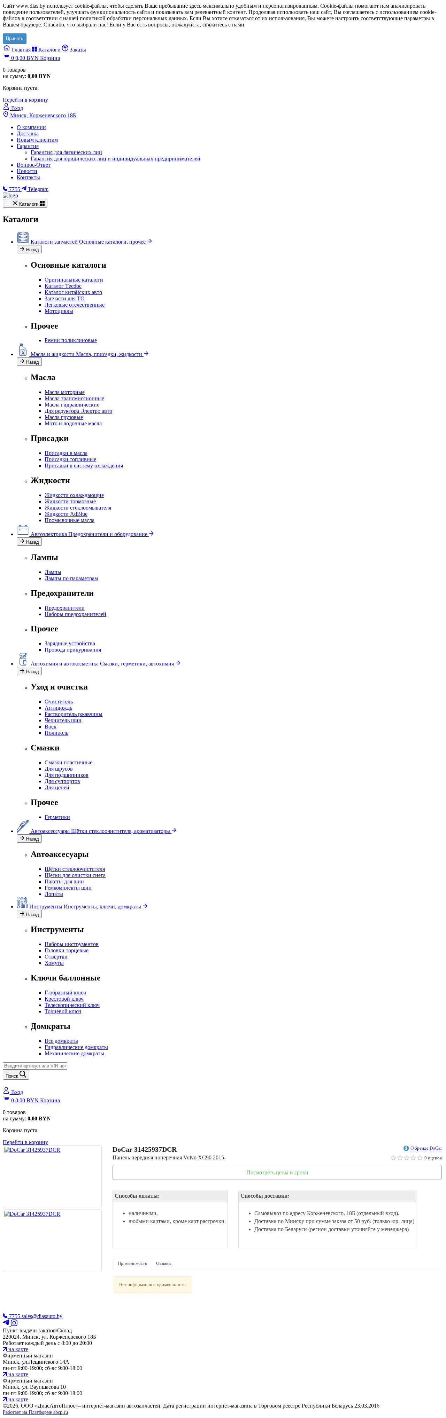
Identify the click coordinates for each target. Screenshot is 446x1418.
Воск (50, 727)
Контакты (28, 177)
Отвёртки (56, 957)
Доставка (28, 133)
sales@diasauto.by (42, 1316)
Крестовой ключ (64, 999)
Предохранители (65, 608)
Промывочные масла (69, 520)
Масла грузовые (64, 417)
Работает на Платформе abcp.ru (35, 1412)
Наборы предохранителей (75, 614)
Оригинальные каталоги (74, 280)
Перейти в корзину (25, 100)
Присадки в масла (66, 453)
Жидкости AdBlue (66, 514)
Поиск (13, 1076)
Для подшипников (67, 775)
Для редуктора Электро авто (78, 411)
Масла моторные (65, 392)
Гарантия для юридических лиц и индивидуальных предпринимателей (115, 159)
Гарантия (28, 146)
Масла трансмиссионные (74, 398)
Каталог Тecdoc (63, 286)
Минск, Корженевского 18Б (42, 115)
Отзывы (163, 1263)
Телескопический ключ (72, 1005)
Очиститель (59, 701)
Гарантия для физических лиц (66, 152)
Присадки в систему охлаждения (84, 465)
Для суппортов (62, 781)
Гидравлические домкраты (76, 1047)
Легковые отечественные (75, 305)
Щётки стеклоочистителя (75, 869)
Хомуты (54, 963)
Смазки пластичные (68, 762)
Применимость (132, 1263)
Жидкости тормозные (70, 501)
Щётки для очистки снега (75, 875)
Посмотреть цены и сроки (277, 1172)
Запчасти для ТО (65, 298)
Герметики (57, 817)
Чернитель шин (63, 720)
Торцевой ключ (63, 1011)
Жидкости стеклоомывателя (78, 508)
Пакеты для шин (64, 881)
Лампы (53, 572)
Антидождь (58, 708)
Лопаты (54, 894)
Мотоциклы (59, 311)
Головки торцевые (67, 950)
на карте (17, 1349)
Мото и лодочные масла (73, 423)
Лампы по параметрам (71, 578)
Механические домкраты (74, 1053)
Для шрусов (59, 769)
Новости (27, 171)
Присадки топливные (70, 459)
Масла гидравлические (72, 405)
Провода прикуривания (73, 650)
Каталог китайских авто (73, 292)
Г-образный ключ (65, 992)
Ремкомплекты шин (68, 888)
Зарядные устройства (70, 643)
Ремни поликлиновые (71, 340)
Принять (14, 38)
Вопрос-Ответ (34, 165)
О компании (31, 127)
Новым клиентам (37, 140)
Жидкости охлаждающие (74, 495)
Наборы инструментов (72, 944)
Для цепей (57, 787)
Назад (32, 249)
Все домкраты (61, 1041)
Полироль (56, 733)
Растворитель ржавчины (73, 714)
